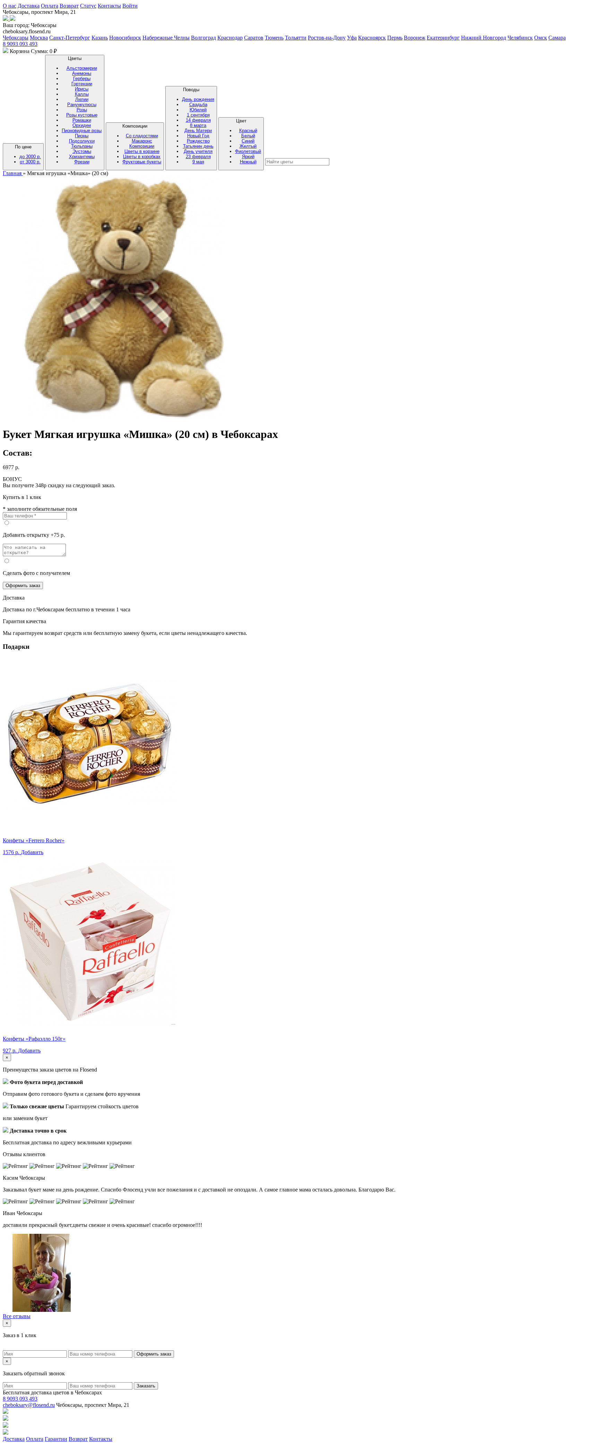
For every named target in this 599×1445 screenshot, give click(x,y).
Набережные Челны (166, 38)
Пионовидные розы (82, 130)
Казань (100, 38)
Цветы (82, 110)
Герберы (81, 78)
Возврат (69, 6)
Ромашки (81, 120)
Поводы (198, 125)
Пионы (81, 135)
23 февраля (198, 156)
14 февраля (198, 120)
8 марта (198, 125)
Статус (88, 6)
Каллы (82, 94)
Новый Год (198, 135)
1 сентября (198, 115)
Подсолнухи (82, 141)
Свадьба (198, 104)
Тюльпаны (82, 146)
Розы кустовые (81, 115)
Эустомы (81, 151)
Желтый (248, 146)
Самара (557, 38)
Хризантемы (82, 156)
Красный (248, 130)
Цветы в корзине (141, 151)
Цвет (248, 141)
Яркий (248, 156)
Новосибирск (125, 38)
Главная (13, 173)
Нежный (248, 161)
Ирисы (81, 89)
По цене (28, 154)
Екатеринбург (443, 38)
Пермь (394, 38)
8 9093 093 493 (20, 44)
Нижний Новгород (483, 38)
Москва (39, 38)
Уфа (352, 38)
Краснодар (230, 38)
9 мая (198, 161)
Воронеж (414, 38)
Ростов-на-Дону (327, 38)
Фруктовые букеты (141, 161)
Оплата (49, 6)
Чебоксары (15, 38)
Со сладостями (142, 135)
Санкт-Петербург (69, 38)
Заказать (146, 1385)
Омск (540, 38)
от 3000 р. (30, 161)
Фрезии (81, 161)
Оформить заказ (23, 585)
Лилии (81, 99)
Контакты (109, 6)
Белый (248, 135)
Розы (82, 109)
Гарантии (56, 1439)
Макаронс (142, 141)
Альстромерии (82, 68)
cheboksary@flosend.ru (29, 1405)
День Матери (198, 130)
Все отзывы (17, 1316)
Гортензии (81, 83)
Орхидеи (81, 125)
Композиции (141, 143)
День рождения (198, 99)
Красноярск (372, 38)
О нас (9, 6)
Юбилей (198, 109)
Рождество (198, 141)
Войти (130, 6)
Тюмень (274, 38)
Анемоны (81, 73)
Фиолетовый (248, 151)
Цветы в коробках (141, 156)
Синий (248, 141)
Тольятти (295, 38)
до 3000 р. (30, 156)
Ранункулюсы (81, 104)
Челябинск (520, 38)
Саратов (253, 38)
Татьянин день (198, 146)
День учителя (198, 151)
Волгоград (203, 38)
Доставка (29, 6)
